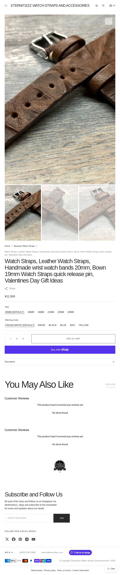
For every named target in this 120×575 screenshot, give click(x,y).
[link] (60, 466)
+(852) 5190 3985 (27, 552)
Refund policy (37, 570)
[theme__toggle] (97, 5)
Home (7, 246)
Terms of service (64, 570)
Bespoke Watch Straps (24, 246)
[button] (103, 5)
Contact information (80, 570)
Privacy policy (50, 570)
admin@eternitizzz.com (52, 552)
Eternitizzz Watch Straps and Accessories (90, 560)
